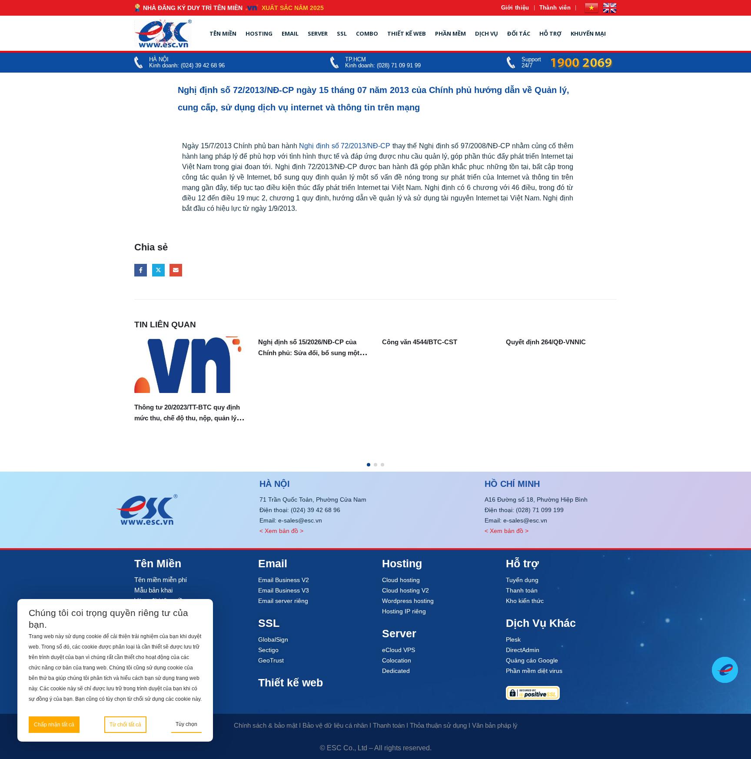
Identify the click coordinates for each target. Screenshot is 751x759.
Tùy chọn (186, 724)
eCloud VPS (398, 649)
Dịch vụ (486, 33)
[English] (610, 8)
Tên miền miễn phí (160, 579)
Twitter (158, 270)
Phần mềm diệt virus (534, 670)
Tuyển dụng (522, 579)
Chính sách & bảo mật (265, 725)
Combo (367, 33)
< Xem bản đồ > (281, 530)
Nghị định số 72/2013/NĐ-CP (344, 146)
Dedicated (396, 670)
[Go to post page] (189, 364)
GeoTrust (271, 660)
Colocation (396, 660)
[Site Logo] (163, 33)
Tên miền (222, 33)
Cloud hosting (401, 579)
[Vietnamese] (591, 8)
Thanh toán (522, 590)
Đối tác (518, 33)
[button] (368, 465)
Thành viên (555, 7)
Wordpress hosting (408, 600)
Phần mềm (450, 33)
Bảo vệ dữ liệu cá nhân (335, 725)
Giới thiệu (515, 7)
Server (318, 33)
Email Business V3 (283, 590)
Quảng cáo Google (532, 660)
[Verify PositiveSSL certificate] (561, 693)
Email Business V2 (283, 579)
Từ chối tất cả (125, 725)
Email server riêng (283, 600)
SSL (342, 33)
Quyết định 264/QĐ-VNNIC (546, 342)
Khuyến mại (588, 33)
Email (290, 33)
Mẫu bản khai (153, 590)
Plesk (513, 639)
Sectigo (268, 649)
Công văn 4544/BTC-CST (419, 342)
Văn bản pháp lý (495, 725)
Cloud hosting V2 (405, 590)
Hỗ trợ (550, 33)
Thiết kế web (406, 33)
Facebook (140, 270)
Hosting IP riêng (404, 611)
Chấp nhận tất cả (54, 725)
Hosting (259, 33)
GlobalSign (273, 639)
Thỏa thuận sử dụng (438, 725)
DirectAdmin (522, 649)
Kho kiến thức (525, 600)
